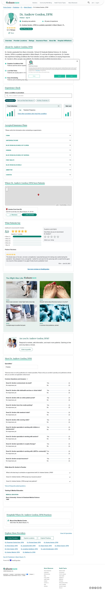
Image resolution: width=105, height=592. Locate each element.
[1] (45, 236)
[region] (52, 69)
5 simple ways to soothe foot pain (15, 325)
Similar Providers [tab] (13, 538)
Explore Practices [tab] (46, 538)
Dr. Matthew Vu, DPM (29, 552)
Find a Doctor (7, 7)
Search (88, 2)
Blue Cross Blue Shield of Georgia (17, 155)
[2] (48, 236)
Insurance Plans (41, 41)
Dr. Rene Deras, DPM (11, 546)
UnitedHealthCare (12, 140)
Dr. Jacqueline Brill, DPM (28, 546)
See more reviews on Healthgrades (38, 269)
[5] (58, 236)
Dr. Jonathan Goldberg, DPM (29, 549)
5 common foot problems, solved (49, 325)
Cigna (8, 135)
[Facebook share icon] (90, 588)
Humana (8, 150)
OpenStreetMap (63, 205)
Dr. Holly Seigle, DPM (11, 549)
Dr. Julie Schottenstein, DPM (49, 549)
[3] (51, 236)
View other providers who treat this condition (32, 113)
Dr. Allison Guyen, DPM (62, 546)
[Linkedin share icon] (95, 588)
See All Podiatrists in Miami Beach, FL (14, 557)
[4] (54, 236)
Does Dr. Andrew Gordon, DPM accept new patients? (21, 481)
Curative (9, 175)
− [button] (6, 190)
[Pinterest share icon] (100, 588)
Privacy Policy (38, 70)
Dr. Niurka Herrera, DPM (51, 542)
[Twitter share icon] (98, 588)
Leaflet (57, 205)
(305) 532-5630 (30, 214)
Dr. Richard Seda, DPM (34, 542)
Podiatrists (16, 7)
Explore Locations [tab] (29, 538)
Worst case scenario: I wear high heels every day (20, 302)
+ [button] (6, 188)
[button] (27, 379)
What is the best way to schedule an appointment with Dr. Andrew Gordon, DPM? (29, 472)
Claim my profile (26, 349)
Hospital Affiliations (65, 41)
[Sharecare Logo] (13, 2)
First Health (10, 160)
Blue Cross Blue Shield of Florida (17, 145)
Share (12, 33)
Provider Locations (20, 41)
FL (21, 7)
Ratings (31, 41)
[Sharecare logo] (21, 569)
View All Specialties (66, 533)
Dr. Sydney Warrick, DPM (12, 552)
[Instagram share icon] (93, 588)
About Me (52, 41)
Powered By (6, 560)
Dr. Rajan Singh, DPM (45, 546)
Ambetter (9, 170)
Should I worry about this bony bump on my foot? (54, 302)
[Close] (77, 61)
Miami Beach (28, 7)
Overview (8, 41)
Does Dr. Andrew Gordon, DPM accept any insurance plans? (23, 477)
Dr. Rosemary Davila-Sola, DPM (14, 542)
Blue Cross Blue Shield (13, 165)
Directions (14, 215)
